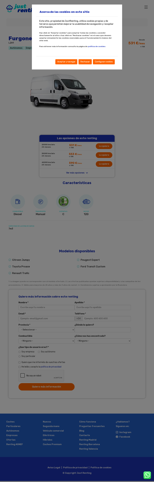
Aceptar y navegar (66, 61)
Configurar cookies (104, 61)
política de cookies (96, 46)
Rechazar (85, 61)
